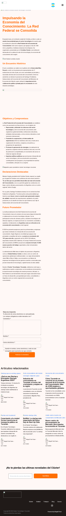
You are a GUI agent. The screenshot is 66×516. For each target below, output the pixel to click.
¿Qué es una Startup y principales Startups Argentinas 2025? (9, 378)
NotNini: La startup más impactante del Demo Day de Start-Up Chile (32, 420)
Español (54, 5)
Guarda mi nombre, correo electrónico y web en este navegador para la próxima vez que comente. (20, 350)
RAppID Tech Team (8, 397)
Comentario (7, 319)
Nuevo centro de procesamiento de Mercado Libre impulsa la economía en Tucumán (55, 423)
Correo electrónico (9, 342)
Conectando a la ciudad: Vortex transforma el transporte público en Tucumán (10, 421)
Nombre (6, 336)
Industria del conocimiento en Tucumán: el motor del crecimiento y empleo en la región (32, 382)
